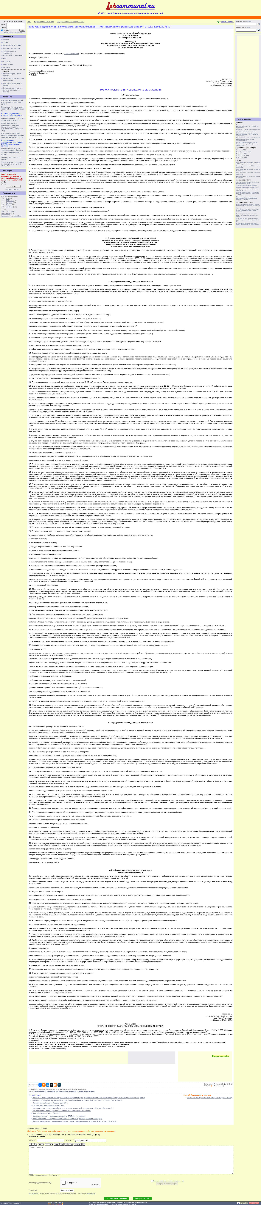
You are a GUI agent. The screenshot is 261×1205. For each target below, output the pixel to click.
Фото (4, 59)
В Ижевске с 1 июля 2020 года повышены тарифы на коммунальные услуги (248, 130)
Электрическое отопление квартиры (246, 185)
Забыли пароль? (8, 32)
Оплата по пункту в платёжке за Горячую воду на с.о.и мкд (209, 1098)
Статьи (5, 42)
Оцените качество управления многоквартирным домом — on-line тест (13, 164)
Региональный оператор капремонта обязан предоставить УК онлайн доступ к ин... (248, 225)
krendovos (5, 216)
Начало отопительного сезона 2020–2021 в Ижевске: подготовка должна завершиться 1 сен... (248, 139)
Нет (5, 184)
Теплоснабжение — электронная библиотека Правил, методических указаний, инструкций (67, 1119)
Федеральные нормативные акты (70, 22)
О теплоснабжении (71, 54)
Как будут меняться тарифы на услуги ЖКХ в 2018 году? (13, 119)
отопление (51, 1091)
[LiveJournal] (59, 1085)
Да (5, 182)
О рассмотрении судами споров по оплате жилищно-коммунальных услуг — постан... (248, 215)
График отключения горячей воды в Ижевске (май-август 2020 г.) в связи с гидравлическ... (247, 134)
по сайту (248, 21)
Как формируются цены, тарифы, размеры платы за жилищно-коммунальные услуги (12, 151)
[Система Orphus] (242, 1203)
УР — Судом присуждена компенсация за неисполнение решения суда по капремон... (247, 210)
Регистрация (18, 32)
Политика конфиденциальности (121, 1204)
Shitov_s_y (10, 201)
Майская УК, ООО (241, 158)
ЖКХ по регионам (15, 56)
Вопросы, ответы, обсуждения (9, 52)
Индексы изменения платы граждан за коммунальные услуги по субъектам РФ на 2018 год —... (247, 189)
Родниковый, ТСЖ (241, 154)
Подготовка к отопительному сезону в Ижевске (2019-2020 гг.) (12, 109)
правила (80, 1091)
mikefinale (9, 207)
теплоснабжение (40, 1091)
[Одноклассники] (44, 1085)
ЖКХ (29, 22)
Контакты (6, 67)
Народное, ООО (241, 150)
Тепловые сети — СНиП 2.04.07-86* (46, 1113)
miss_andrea (5, 213)
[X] (51, 1085)
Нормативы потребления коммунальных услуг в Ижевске (12, 90)
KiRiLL (3, 211)
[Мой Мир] (47, 1085)
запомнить (7, 30)
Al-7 (7, 199)
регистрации (91, 1193)
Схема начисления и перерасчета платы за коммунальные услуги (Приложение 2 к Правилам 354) (12, 127)
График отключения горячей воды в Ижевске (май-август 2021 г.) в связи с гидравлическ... (247, 126)
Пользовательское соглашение (99, 1204)
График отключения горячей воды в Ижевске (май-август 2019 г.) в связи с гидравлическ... (247, 144)
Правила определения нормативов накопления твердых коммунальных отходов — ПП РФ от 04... (246, 198)
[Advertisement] (78, 1057)
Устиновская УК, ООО (242, 156)
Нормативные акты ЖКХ (11, 45)
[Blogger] (55, 1085)
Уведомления (33, 1193)
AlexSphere (17, 216)
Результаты (9, 189)
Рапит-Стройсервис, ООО (243, 152)
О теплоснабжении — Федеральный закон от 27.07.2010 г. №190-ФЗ (58, 1116)
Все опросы (17, 189)
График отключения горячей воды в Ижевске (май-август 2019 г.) (12, 102)
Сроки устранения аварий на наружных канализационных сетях (247, 182)
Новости (5, 40)
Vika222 (13, 211)
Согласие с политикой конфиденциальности (168, 1181)
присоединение (70, 1091)
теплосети (60, 1091)
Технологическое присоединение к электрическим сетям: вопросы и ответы (61, 1111)
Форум (4, 56)
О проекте (6, 61)
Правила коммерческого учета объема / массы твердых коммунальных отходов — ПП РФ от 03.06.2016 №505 (74, 1121)
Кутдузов (9, 203)
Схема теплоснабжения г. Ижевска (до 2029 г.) (50, 1103)
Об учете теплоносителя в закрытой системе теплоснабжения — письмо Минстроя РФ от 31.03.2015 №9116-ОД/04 (77, 1100)
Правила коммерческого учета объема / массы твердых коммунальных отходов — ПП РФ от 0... (247, 194)
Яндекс (248, 27)
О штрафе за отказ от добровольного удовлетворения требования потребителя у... (248, 220)
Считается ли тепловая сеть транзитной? (48, 1105)
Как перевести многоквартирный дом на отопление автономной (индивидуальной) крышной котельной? (72, 1108)
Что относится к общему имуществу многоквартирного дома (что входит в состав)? (12, 135)
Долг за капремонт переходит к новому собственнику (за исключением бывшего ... (248, 206)
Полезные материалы (11, 48)
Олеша (8, 205)
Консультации (7, 64)
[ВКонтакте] (40, 1085)
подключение (89, 1091)
